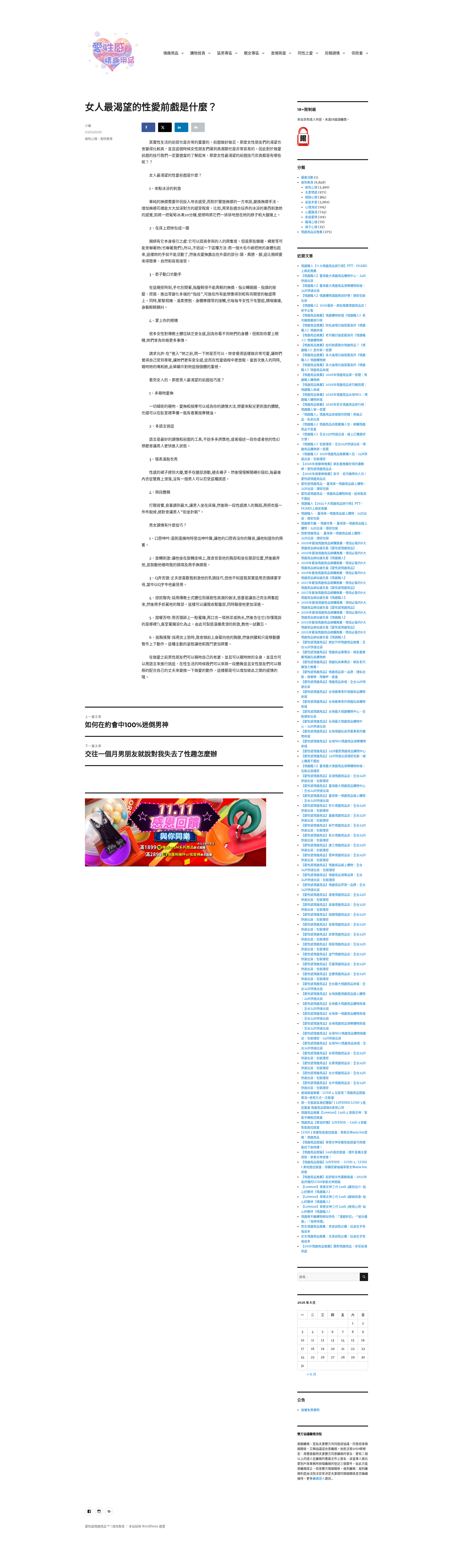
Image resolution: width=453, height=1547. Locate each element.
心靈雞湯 (311, 212)
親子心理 (311, 227)
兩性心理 (91, 139)
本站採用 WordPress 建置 (147, 1526)
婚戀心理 (311, 197)
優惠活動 (307, 177)
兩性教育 (106, 139)
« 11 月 (311, 1374)
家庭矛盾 (311, 202)
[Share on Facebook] (148, 127)
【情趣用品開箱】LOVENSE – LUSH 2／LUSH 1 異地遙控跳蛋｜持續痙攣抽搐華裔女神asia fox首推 (334, 1167)
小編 (88, 125)
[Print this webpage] (198, 127)
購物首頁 (197, 53)
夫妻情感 (311, 192)
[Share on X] (165, 127)
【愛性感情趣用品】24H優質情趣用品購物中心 (333, 751)
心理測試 (311, 207)
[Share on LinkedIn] (181, 127)
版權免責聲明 (310, 1410)
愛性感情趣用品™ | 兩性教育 (105, 1526)
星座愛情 (311, 217)
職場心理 (311, 222)
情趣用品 (170, 53)
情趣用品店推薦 (312, 232)
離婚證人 (319, 1478)
